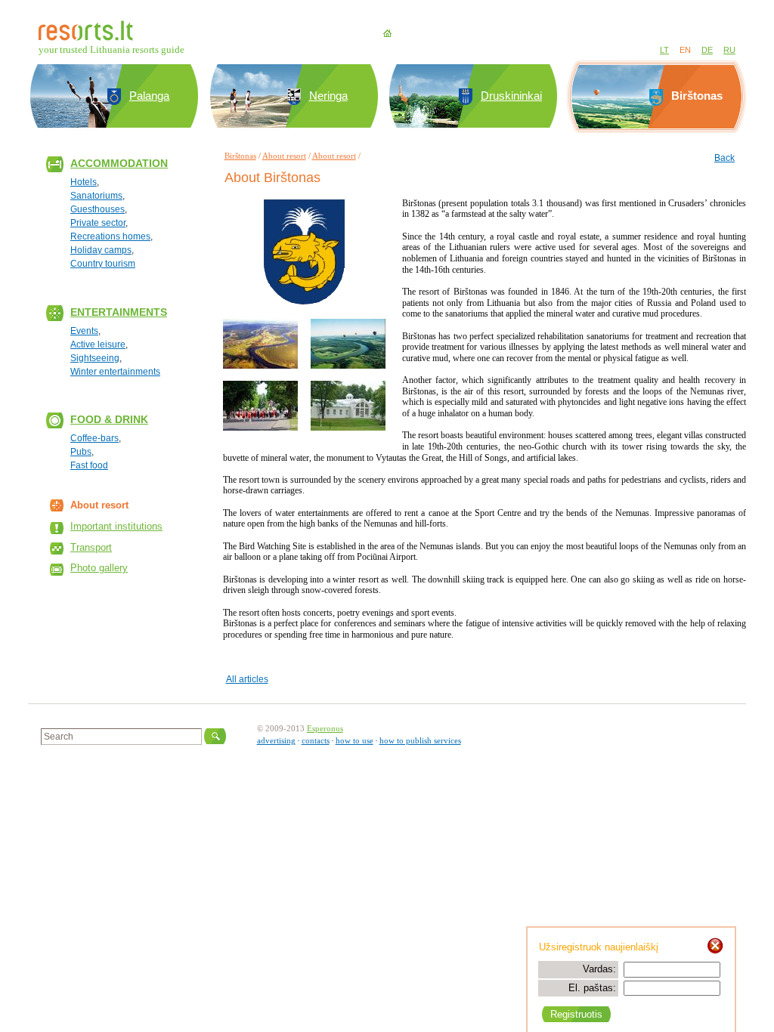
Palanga (149, 95)
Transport (91, 547)
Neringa (328, 95)
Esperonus (325, 728)
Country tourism (102, 263)
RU (729, 49)
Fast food (89, 465)
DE (707, 49)
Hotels (83, 182)
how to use (354, 740)
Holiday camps (101, 250)
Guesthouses (97, 209)
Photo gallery (99, 567)
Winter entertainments (115, 371)
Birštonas (240, 155)
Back (724, 158)
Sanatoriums (96, 195)
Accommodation (119, 163)
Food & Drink (109, 419)
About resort (284, 155)
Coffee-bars (94, 438)
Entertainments (118, 312)
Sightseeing (94, 358)
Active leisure (97, 344)
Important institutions (116, 526)
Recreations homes (110, 236)
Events (84, 331)
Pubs (80, 451)
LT (664, 49)
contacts (316, 740)
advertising (276, 740)
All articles (247, 679)
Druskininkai (511, 95)
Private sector (97, 223)
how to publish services (420, 740)
